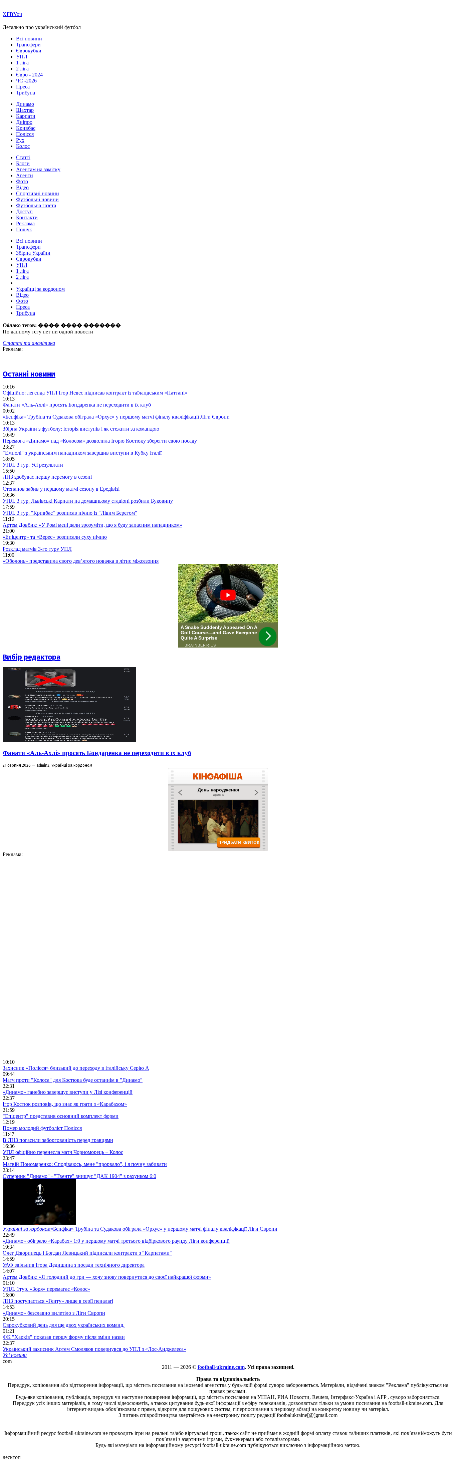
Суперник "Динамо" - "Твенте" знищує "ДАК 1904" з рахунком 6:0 (79, 1176)
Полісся (25, 134)
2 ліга (22, 68)
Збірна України (33, 253)
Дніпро (24, 122)
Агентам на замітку (38, 169)
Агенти (24, 175)
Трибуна (25, 92)
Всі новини (29, 38)
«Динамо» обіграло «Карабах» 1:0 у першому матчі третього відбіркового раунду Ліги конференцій (116, 1241)
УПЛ (21, 56)
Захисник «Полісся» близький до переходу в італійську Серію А (76, 1068)
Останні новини (29, 374)
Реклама (25, 223)
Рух (20, 140)
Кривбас (25, 128)
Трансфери (28, 44)
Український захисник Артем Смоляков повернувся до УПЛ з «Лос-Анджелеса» (94, 1349)
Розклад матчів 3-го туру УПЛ (37, 549)
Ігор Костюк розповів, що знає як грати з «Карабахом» (65, 1104)
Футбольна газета (36, 205)
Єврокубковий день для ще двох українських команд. (64, 1325)
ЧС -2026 (26, 80)
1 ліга (22, 62)
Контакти (27, 217)
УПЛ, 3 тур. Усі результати (33, 465)
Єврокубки (28, 50)
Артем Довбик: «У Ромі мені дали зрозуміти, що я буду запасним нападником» (92, 525)
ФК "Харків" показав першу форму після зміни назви (64, 1337)
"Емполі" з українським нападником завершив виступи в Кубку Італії (82, 453)
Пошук (24, 229)
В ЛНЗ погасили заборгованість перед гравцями (58, 1140)
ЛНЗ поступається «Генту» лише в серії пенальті (58, 1301)
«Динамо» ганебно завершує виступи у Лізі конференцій (68, 1092)
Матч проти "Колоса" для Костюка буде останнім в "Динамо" (73, 1080)
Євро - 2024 (29, 74)
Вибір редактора (31, 657)
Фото (22, 181)
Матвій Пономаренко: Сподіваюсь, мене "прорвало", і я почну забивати (85, 1164)
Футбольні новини (37, 199)
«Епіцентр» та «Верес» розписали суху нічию (55, 537)
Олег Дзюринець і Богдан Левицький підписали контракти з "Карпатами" (87, 1253)
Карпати (25, 116)
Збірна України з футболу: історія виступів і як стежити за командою (81, 429)
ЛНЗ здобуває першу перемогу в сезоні (47, 477)
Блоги (23, 163)
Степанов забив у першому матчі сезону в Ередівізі (61, 489)
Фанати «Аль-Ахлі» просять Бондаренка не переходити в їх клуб (77, 405)
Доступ (24, 211)
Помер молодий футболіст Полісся (42, 1128)
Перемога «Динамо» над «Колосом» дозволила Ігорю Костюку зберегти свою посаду (100, 441)
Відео (22, 187)
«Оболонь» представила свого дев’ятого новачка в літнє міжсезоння (81, 561)
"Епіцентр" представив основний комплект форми (61, 1116)
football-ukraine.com (221, 1367)
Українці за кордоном (40, 289)
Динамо (25, 104)
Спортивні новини (37, 193)
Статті (23, 157)
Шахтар (25, 110)
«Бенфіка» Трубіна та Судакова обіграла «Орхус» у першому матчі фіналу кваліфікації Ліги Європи (116, 417)
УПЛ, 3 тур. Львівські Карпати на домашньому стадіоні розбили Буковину (88, 501)
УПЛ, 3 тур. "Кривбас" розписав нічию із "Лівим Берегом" (70, 513)
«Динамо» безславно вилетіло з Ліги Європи (54, 1313)
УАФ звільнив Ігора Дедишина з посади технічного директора (74, 1265)
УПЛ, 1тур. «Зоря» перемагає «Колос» (46, 1289)
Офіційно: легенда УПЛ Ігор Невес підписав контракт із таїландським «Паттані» (95, 393)
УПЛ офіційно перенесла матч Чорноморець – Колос (63, 1152)
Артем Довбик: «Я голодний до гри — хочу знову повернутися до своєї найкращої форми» (107, 1277)
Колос (23, 146)
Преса (23, 86)
